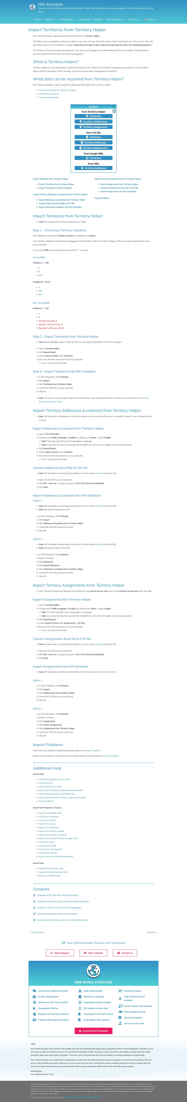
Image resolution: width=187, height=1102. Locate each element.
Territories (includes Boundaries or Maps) (57, 90)
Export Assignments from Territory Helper (119, 184)
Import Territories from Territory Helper (50, 179)
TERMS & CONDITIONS (82, 1097)
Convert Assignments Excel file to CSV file (119, 188)
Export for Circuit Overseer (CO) (53, 872)
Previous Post (36, 932)
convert (99, 473)
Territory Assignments (49, 97)
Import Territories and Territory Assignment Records (62, 797)
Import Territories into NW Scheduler (55, 188)
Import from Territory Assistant (53, 835)
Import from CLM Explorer (50, 849)
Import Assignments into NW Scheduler (118, 191)
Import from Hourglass (49, 816)
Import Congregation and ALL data (54, 779)
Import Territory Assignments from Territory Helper (118, 179)
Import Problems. (111, 756)
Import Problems (102, 198)
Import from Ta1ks (47, 824)
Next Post (152, 932)
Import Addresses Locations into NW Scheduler (60, 207)
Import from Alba (46, 842)
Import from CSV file (48, 853)
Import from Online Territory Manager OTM (58, 838)
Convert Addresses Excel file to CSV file (56, 203)
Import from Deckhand (49, 827)
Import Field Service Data (50, 786)
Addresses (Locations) (49, 94)
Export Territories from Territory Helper (56, 184)
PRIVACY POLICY (69, 1097)
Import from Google (47, 845)
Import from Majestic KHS (50, 813)
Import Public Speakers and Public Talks (57, 794)
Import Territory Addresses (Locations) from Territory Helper (60, 194)
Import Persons (46, 783)
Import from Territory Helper (51, 831)
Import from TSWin (47, 820)
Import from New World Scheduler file (56, 856)
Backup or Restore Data (49, 875)
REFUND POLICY (96, 1097)
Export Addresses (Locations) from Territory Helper (62, 200)
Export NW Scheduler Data (51, 868)
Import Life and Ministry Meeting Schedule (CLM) (61, 790)
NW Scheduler (50, 4)
